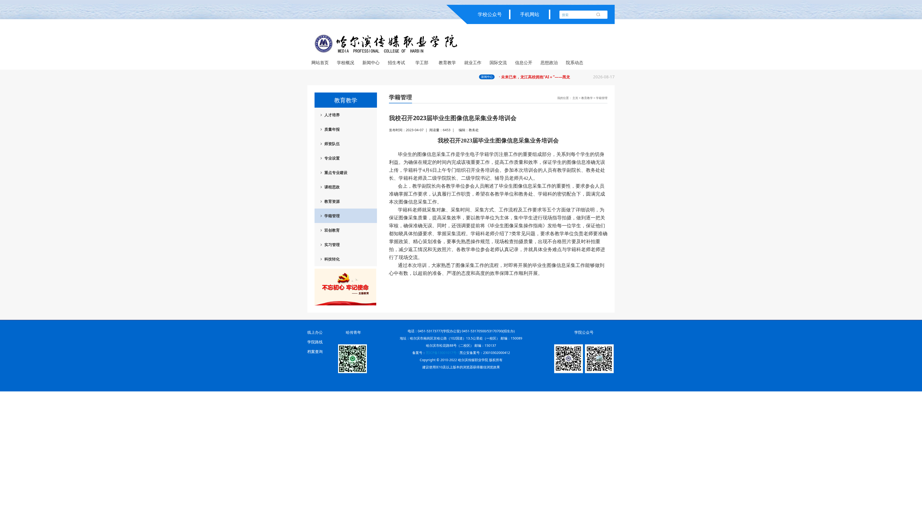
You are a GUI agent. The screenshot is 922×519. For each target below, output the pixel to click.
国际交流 (498, 62)
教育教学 (447, 62)
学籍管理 (332, 215)
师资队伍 (332, 143)
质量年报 (332, 129)
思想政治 (549, 62)
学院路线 (315, 342)
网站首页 (320, 62)
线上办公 (315, 332)
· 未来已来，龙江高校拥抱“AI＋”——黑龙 (557, 77)
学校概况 (345, 62)
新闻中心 (371, 62)
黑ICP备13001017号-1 (443, 352)
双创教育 (332, 230)
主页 (575, 98)
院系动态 (574, 62)
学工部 (421, 62)
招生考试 (396, 62)
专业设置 (332, 158)
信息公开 (523, 62)
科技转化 (332, 259)
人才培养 (332, 114)
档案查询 (315, 351)
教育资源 (332, 201)
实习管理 (332, 244)
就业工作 (472, 62)
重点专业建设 (335, 172)
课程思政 (332, 187)
